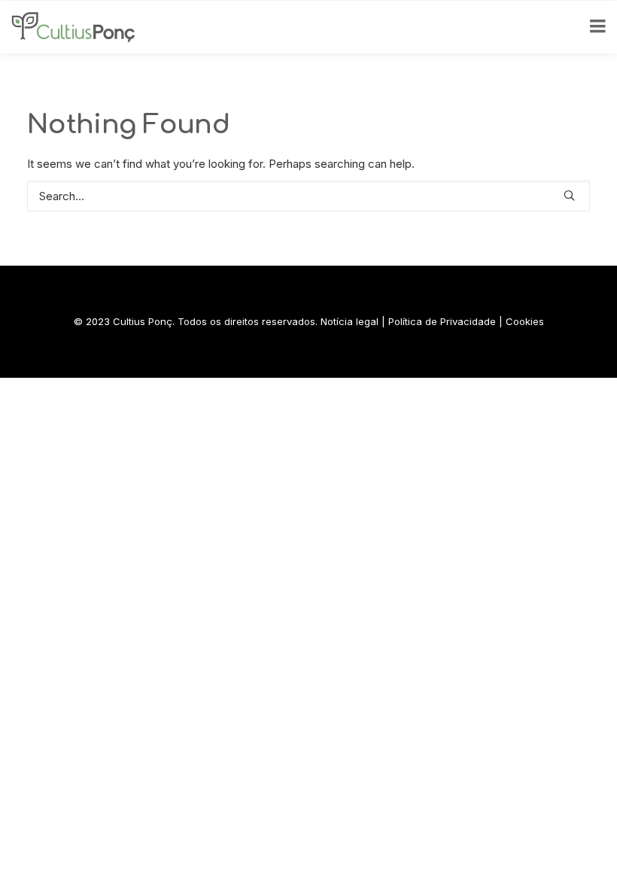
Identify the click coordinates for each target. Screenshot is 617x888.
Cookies (525, 321)
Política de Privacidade (442, 321)
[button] (569, 195)
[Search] (308, 196)
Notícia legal (349, 321)
